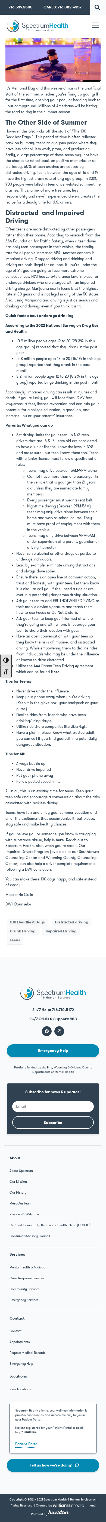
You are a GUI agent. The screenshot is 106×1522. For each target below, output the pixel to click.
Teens (15, 940)
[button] (97, 7)
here (60, 840)
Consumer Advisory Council (30, 1236)
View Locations (20, 1389)
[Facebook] (47, 1031)
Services (17, 1254)
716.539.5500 (21, 7)
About (15, 1158)
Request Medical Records (27, 1352)
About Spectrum (21, 1170)
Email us (30, 1432)
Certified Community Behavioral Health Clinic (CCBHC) (50, 1225)
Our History (18, 1192)
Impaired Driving (61, 931)
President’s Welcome (24, 1214)
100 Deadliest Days (27, 922)
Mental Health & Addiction (28, 1267)
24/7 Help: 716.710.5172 (53, 1009)
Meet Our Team (21, 1203)
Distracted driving (71, 922)
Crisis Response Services (27, 1278)
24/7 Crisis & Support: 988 (53, 1019)
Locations (18, 1376)
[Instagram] (59, 1031)
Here (55, 671)
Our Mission (18, 1181)
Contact (17, 1318)
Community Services (24, 1289)
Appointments (20, 1341)
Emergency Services (24, 1300)
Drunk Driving (23, 931)
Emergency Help (21, 1363)
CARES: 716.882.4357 (62, 7)
